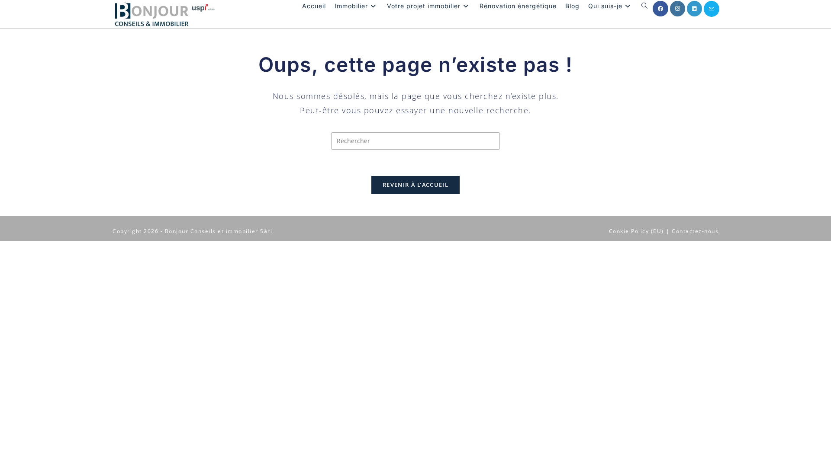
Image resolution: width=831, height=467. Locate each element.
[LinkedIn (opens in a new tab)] (694, 8)
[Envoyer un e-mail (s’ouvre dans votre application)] (711, 9)
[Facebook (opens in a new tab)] (660, 8)
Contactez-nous (695, 231)
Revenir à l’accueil (415, 185)
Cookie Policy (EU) (636, 231)
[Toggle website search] (644, 6)
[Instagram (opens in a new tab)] (677, 8)
